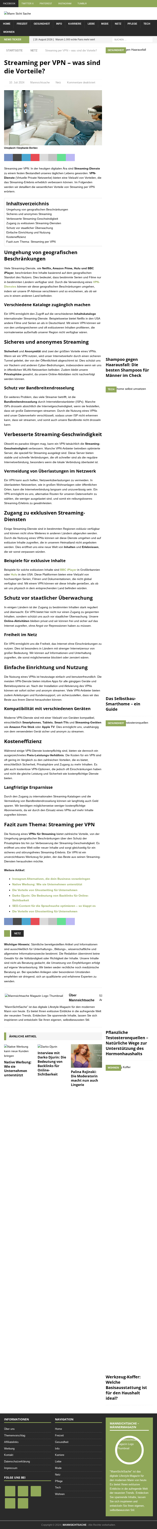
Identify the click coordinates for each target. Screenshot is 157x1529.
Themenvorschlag (14, 1435)
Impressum (10, 1468)
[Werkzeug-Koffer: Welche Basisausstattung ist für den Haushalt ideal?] (129, 1218)
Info (59, 23)
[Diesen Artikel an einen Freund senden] (43, 157)
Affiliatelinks (11, 1442)
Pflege (132, 23)
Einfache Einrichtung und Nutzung (28, 232)
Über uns (9, 1428)
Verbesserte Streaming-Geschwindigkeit (32, 218)
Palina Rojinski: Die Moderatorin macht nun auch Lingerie (84, 1078)
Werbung (9, 1448)
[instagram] (10, 1503)
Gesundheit (42, 23)
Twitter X (27, 3)
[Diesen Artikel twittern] (17, 157)
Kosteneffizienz (16, 237)
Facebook (9, 3)
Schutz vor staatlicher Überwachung (29, 228)
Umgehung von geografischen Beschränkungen (37, 209)
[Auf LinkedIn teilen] (26, 157)
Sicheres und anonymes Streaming (29, 214)
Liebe (91, 23)
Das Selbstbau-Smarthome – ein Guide (123, 704)
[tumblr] (23, 1503)
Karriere (74, 23)
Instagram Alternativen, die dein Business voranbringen (51, 878)
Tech (147, 23)
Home (6, 23)
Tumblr (82, 3)
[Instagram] (36, 1491)
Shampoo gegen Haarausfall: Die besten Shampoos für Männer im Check (127, 367)
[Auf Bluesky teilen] (88, 157)
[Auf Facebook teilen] (8, 157)
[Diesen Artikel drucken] (52, 157)
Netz (118, 23)
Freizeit (22, 23)
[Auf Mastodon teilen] (70, 157)
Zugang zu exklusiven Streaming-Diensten (33, 223)
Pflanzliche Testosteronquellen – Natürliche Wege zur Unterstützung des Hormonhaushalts (127, 1043)
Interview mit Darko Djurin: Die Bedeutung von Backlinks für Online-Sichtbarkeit (52, 1064)
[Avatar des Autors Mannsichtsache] (129, 1448)
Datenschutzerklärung (17, 1461)
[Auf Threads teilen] (96, 157)
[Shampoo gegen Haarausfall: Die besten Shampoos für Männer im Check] (129, 201)
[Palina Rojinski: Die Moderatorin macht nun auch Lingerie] (86, 1056)
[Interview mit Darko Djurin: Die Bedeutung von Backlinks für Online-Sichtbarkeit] (53, 1046)
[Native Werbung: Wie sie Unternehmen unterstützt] (19, 1051)
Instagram (64, 3)
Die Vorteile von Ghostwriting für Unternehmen (44, 890)
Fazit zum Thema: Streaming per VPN (31, 241)
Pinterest (46, 3)
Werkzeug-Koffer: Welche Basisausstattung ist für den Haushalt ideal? (126, 1387)
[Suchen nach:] (132, 39)
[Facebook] (10, 1491)
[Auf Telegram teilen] (79, 157)
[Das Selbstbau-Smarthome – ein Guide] (129, 540)
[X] (23, 1491)
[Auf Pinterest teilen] (35, 157)
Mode (105, 23)
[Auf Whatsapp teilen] (61, 157)
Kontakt (8, 1454)
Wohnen (9, 32)
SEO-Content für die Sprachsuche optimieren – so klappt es (54, 905)
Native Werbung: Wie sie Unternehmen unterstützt (47, 884)
